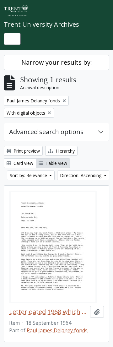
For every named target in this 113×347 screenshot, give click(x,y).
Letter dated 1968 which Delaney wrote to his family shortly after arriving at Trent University (48, 312)
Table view (55, 163)
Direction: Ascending (81, 175)
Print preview (26, 151)
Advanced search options (46, 131)
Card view (22, 163)
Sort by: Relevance (29, 175)
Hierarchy (64, 151)
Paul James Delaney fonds (57, 330)
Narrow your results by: (56, 62)
